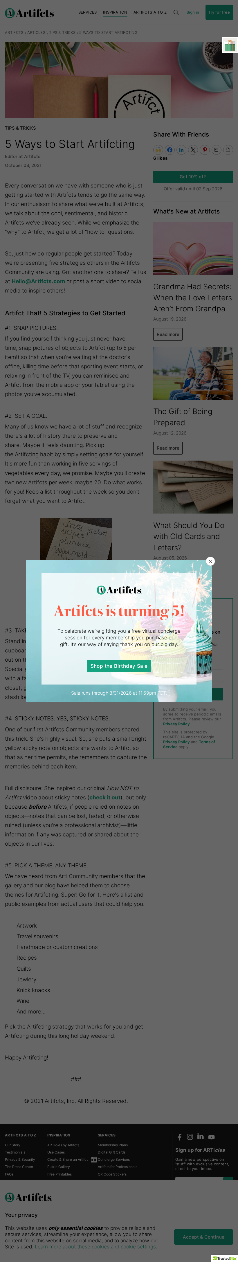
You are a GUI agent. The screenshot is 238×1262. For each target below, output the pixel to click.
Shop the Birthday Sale (119, 666)
